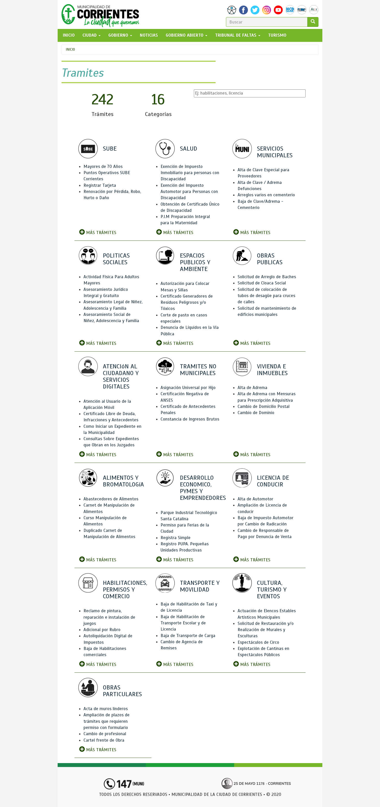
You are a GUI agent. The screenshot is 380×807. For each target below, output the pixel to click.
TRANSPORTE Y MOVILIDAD (199, 586)
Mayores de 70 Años (103, 166)
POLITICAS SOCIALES (116, 259)
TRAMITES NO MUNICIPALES (198, 369)
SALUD (188, 148)
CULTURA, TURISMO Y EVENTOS (271, 589)
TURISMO (277, 35)
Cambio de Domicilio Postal (264, 406)
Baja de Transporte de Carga (188, 635)
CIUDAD (90, 35)
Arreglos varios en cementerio (266, 195)
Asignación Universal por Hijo (188, 387)
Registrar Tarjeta (99, 185)
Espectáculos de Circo (258, 642)
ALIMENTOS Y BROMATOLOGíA (123, 481)
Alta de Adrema (252, 387)
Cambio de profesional (104, 733)
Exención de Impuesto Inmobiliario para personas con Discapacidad (190, 173)
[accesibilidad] (231, 9)
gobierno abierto (185, 35)
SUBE (110, 148)
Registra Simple (176, 537)
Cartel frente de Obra (103, 740)
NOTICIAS (149, 35)
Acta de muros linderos (105, 708)
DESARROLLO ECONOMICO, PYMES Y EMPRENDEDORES (203, 488)
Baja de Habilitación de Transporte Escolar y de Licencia (183, 623)
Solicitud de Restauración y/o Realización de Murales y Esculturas (266, 630)
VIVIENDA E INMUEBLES (272, 369)
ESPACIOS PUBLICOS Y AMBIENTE (195, 262)
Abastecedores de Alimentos (110, 499)
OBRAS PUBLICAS (270, 259)
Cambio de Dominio (256, 412)
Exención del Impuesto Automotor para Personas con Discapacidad (189, 192)
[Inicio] (102, 14)
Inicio (70, 49)
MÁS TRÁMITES (100, 232)
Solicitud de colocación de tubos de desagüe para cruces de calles (266, 296)
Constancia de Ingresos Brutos (190, 419)
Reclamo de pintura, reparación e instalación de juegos (109, 617)
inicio (69, 35)
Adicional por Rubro (101, 629)
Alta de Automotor (255, 499)
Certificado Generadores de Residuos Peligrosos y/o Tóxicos (187, 302)
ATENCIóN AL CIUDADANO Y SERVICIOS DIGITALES (121, 376)
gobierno (119, 35)
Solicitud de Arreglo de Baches (267, 277)
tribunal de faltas (236, 35)
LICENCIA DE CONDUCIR (273, 481)
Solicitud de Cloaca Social (262, 283)
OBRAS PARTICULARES (122, 691)
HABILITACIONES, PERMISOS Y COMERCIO (125, 589)
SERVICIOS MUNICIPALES (275, 152)
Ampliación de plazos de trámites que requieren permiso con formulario (106, 721)
